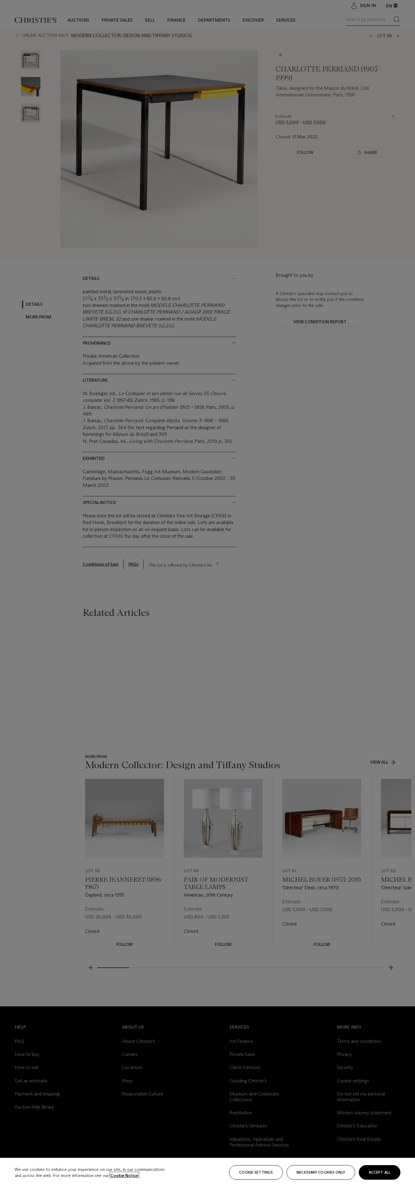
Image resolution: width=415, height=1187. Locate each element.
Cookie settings (256, 1172)
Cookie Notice (124, 1175)
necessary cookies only (321, 1172)
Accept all (379, 1172)
